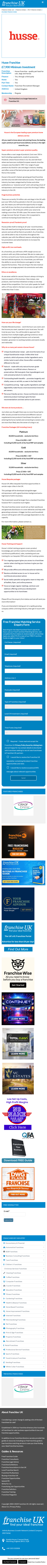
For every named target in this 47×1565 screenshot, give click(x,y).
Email (11, 654)
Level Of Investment (16, 714)
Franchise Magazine (9, 1495)
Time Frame (13, 728)
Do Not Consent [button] (10, 1562)
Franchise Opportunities (11, 1478)
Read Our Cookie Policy (36, 1562)
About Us (5, 1507)
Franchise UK (8, 10)
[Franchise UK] (13, 4)
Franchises (21, 10)
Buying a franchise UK (10, 1475)
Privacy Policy (15, 1507)
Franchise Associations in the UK (14, 1467)
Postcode (12, 690)
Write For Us (6, 1484)
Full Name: (13, 642)
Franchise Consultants (10, 1459)
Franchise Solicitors (9, 1489)
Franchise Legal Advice (10, 1462)
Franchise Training (8, 1492)
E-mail (7, 1211)
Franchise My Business (10, 1473)
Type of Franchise (15, 702)
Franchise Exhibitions (10, 1465)
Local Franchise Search (10, 1470)
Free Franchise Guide (10, 1456)
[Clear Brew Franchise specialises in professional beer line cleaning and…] (23, 809)
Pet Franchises (34, 10)
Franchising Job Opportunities (13, 1486)
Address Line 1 (10, 678)
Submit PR (6, 1481)
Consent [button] (22, 1562)
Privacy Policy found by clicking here (28, 745)
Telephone (12, 666)
